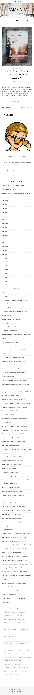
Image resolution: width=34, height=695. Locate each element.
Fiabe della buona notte (11, 629)
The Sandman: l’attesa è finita (10, 503)
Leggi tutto (17, 101)
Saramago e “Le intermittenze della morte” (14, 568)
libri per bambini (9, 650)
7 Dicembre (5, 266)
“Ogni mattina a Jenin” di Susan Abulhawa (14, 380)
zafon (5, 674)
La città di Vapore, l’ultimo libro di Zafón (17, 75)
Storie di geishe (6, 526)
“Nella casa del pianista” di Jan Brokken (13, 361)
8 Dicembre (5, 262)
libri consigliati (24, 640)
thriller (14, 671)
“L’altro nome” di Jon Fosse (10, 365)
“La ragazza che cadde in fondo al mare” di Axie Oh (17, 392)
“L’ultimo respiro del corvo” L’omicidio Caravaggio (16, 545)
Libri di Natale (21, 643)
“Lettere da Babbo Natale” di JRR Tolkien (14, 457)
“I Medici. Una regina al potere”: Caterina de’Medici (17, 510)
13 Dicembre (5, 243)
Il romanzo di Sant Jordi (9, 189)
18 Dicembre (5, 223)
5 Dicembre (5, 273)
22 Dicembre (5, 208)
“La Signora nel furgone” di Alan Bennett (14, 372)
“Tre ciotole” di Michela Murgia (11, 395)
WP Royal (20, 691)
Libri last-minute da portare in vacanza (13, 399)
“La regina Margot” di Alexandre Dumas (13, 499)
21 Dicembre (5, 212)
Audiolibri (6, 612)
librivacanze (20, 653)
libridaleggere (8, 643)
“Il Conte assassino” (8, 422)
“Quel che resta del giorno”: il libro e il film (14, 583)
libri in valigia (21, 647)
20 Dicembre (5, 216)
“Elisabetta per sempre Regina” (11, 487)
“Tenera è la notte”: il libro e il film (11, 552)
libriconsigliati (9, 640)
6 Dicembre (5, 269)
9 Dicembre (5, 258)
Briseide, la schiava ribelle (9, 483)
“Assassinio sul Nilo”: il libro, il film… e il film (14, 571)
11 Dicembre (5, 250)
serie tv (5, 671)
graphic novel (8, 633)
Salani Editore (23, 667)
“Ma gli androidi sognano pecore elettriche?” (15, 407)
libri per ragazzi (24, 650)
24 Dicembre (5, 200)
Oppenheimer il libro (8, 376)
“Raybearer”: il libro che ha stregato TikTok (14, 430)
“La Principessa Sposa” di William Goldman (14, 323)
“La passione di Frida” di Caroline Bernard (14, 549)
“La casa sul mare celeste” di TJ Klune (13, 357)
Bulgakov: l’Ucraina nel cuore (10, 587)
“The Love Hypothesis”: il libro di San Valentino (15, 434)
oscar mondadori (24, 657)
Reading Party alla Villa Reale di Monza (13, 185)
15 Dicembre (5, 235)
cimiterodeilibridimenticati (13, 619)
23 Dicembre (5, 204)
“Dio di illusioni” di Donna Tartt (10, 411)
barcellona (19, 615)
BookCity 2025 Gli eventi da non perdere (13, 308)
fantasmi (20, 622)
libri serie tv (7, 653)
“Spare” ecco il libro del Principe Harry (13, 441)
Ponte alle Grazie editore (12, 660)
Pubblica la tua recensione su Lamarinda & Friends (17, 564)
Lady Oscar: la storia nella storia (11, 518)
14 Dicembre (5, 239)
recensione (7, 664)
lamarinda (17, 9)
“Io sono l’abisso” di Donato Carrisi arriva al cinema (17, 480)
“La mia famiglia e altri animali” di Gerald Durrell (16, 403)
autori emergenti (19, 612)
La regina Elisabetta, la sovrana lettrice (14, 491)
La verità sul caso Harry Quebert (11, 319)
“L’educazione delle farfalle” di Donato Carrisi (15, 384)
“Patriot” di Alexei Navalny (9, 330)
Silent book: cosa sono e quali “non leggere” (15, 426)
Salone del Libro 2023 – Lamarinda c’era (13, 415)
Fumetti (25, 629)
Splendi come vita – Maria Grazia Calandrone (15, 418)
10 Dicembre (5, 254)
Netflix (13, 657)
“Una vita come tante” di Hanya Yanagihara (14, 560)
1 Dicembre (5, 296)
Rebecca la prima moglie (9, 594)
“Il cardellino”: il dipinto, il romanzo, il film (14, 541)
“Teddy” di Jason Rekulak (9, 468)
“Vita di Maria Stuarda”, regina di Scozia (14, 506)
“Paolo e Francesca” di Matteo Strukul (13, 464)
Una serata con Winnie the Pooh (11, 346)
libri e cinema (8, 647)
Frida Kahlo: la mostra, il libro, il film (12, 460)
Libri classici (21, 633)
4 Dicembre (5, 277)
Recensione (17, 68)
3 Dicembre (5, 281)
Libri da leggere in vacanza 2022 (11, 514)
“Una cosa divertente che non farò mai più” (14, 327)
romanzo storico (9, 667)
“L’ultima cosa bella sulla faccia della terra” (14, 388)
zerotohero (14, 674)
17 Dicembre (5, 227)
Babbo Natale (7, 615)
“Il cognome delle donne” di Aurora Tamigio (14, 369)
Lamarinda (8, 107)
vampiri (23, 671)
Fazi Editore (7, 626)
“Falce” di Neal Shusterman (10, 342)
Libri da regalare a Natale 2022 (11, 445)
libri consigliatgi (9, 636)
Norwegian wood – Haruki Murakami (12, 591)
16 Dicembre (5, 231)
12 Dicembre (5, 246)
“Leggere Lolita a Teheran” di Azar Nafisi (14, 438)
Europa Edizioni (8, 622)
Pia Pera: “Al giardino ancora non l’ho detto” (15, 556)
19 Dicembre (5, 220)
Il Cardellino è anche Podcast (10, 472)
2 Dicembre (5, 285)
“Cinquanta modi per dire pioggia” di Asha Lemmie (16, 522)
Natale (5, 657)
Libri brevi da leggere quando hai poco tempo (15, 476)
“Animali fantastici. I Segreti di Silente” (13, 495)
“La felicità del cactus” (8, 529)
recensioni (17, 664)
